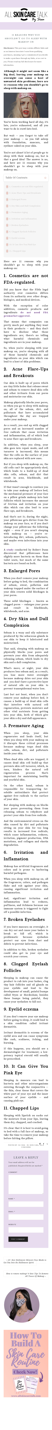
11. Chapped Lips (17, 251)
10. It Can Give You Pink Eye (22, 244)
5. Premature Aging (18, 212)
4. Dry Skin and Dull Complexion (25, 206)
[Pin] (39, 1144)
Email (11, 1212)
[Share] (42, 1144)
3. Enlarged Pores (17, 199)
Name (11, 1199)
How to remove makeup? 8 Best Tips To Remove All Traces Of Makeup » (27, 1275)
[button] (26, 4)
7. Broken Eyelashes (18, 225)
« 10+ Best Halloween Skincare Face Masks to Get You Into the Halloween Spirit (25, 1261)
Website (12, 1224)
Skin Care (34, 1145)
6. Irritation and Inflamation (23, 219)
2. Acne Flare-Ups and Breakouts (25, 193)
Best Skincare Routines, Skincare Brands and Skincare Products (26, 15)
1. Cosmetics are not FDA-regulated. (26, 186)
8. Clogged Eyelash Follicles (22, 231)
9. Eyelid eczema (17, 238)
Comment (12, 1172)
